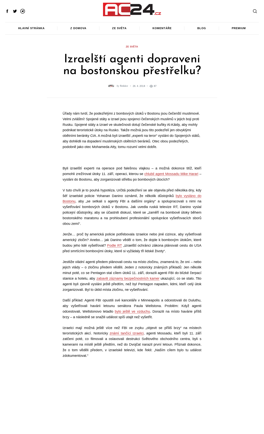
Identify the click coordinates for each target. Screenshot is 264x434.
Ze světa (119, 28)
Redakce (124, 86)
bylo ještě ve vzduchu (132, 311)
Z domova (78, 28)
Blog (201, 28)
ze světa (132, 46)
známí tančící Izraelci (127, 333)
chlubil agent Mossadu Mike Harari (171, 174)
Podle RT (114, 245)
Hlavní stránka (31, 28)
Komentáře (162, 28)
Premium (239, 28)
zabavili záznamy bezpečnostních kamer (128, 278)
